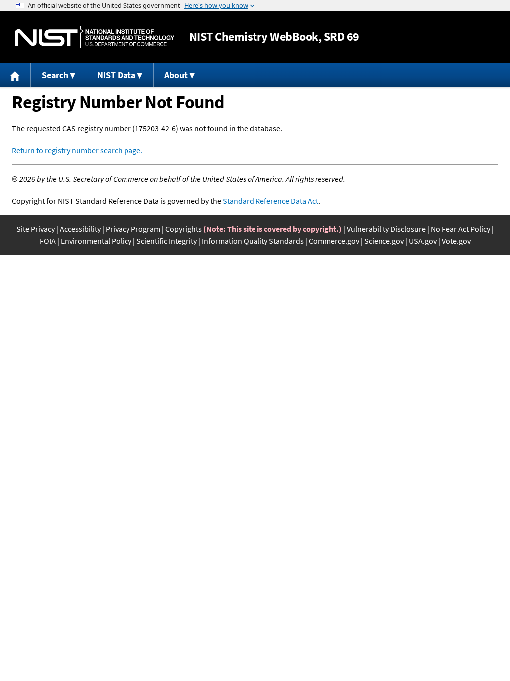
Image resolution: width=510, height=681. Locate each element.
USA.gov (423, 241)
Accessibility (80, 229)
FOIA (48, 241)
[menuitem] (15, 75)
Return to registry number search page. (77, 150)
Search (55, 75)
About (176, 75)
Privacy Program (133, 229)
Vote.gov (456, 241)
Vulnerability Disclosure (386, 229)
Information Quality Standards (253, 241)
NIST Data (116, 75)
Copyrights (183, 229)
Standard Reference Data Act (270, 201)
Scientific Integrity (166, 241)
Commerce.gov (334, 241)
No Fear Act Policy (460, 229)
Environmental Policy (96, 241)
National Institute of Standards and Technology (94, 37)
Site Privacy (35, 229)
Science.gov (384, 241)
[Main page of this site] (15, 75)
